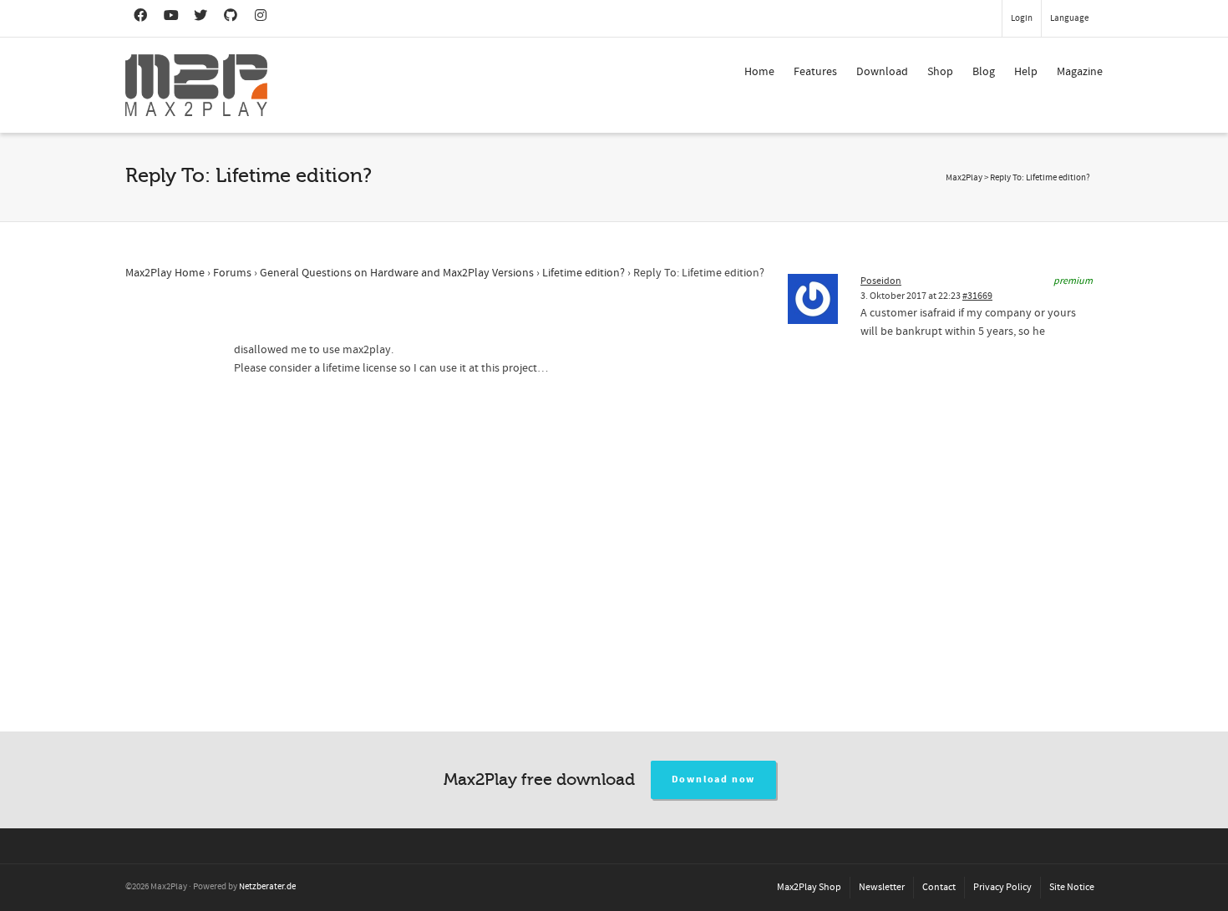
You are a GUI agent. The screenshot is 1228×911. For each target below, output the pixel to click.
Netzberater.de (267, 887)
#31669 (977, 296)
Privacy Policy (1002, 887)
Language (1069, 18)
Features (815, 71)
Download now (714, 779)
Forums (232, 273)
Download (882, 71)
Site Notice (1071, 887)
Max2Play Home (165, 273)
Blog (983, 71)
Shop (940, 71)
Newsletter (882, 887)
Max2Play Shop (809, 887)
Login (1022, 18)
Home (759, 71)
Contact (939, 887)
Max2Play (964, 178)
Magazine (1080, 71)
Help (1026, 71)
